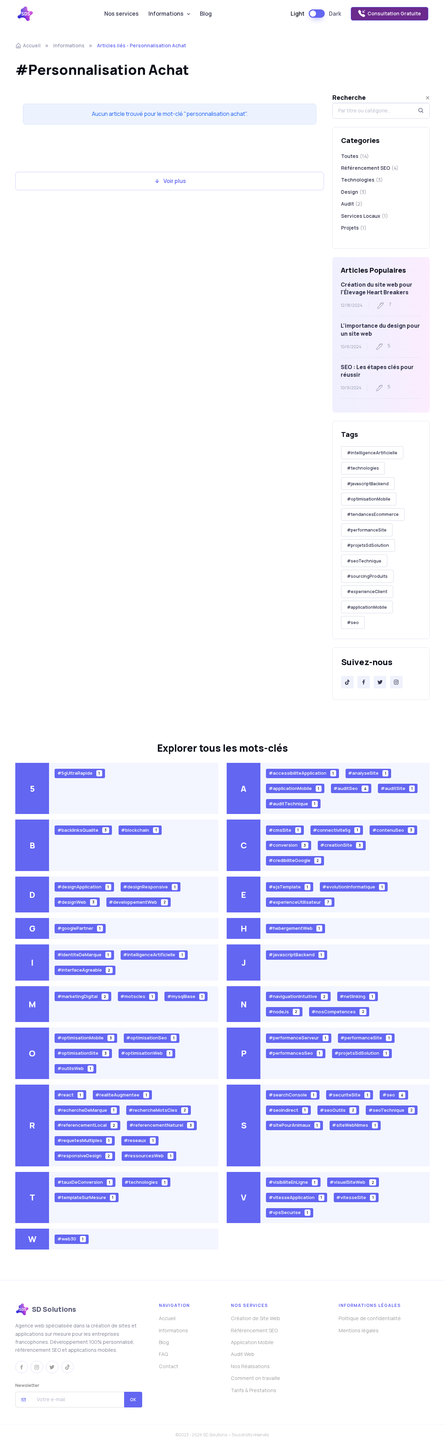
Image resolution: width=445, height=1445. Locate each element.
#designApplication (83, 887)
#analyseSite (367, 773)
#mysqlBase (185, 996)
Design (353, 192)
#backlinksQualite (82, 830)
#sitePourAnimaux (293, 1125)
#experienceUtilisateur (299, 902)
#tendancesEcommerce (373, 514)
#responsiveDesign (83, 1155)
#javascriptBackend (368, 484)
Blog (206, 13)
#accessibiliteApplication (301, 773)
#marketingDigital (81, 996)
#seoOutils (337, 1110)
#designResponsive (149, 887)
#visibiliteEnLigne (292, 1182)
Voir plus (174, 181)
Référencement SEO (369, 168)
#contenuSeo (392, 830)
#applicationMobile (367, 607)
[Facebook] (363, 682)
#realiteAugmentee (121, 1095)
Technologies (362, 179)
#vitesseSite (354, 1197)
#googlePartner (78, 928)
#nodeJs (283, 1011)
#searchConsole (291, 1095)
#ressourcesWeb (147, 1155)
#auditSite (397, 788)
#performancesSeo (294, 1053)
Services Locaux (364, 216)
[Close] (428, 98)
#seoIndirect (287, 1110)
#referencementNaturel (160, 1125)
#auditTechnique (292, 803)
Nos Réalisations (250, 1366)
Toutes (355, 156)
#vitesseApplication (295, 1197)
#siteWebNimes (353, 1125)
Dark (335, 13)
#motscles (136, 996)
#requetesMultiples (83, 1140)
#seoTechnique (364, 561)
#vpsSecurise (288, 1212)
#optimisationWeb (145, 1053)
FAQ (163, 1354)
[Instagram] (396, 682)
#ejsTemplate (288, 887)
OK (133, 1400)
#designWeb (76, 902)
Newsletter (27, 1385)
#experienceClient (367, 591)
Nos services (121, 13)
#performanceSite (367, 530)
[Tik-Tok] (347, 682)
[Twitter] (380, 682)
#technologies (363, 468)
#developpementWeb (137, 902)
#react (69, 1095)
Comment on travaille (255, 1378)
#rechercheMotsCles (157, 1110)
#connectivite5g (335, 830)
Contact (168, 1366)
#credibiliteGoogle (294, 860)
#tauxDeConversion (83, 1182)
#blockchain (138, 830)
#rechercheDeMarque (85, 1110)
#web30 (70, 1239)
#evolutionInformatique (352, 887)
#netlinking (356, 996)
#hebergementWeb (294, 928)
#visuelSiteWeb (352, 1182)
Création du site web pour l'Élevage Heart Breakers (376, 288)
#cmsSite (284, 830)
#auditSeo (349, 788)
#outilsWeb (74, 1068)
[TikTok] (67, 1367)
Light (298, 13)
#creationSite (340, 845)
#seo (353, 622)
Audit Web (242, 1354)
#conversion (287, 845)
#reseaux (138, 1140)
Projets (353, 227)
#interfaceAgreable (83, 970)
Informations (166, 13)
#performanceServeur (297, 1038)
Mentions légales (359, 1330)
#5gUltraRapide (78, 773)
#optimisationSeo (150, 1038)
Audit (352, 203)
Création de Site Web (255, 1318)
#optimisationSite (82, 1053)
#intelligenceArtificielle (372, 453)
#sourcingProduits (367, 576)
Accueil (32, 45)
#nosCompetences (338, 1011)
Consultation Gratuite (393, 13)
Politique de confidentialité (370, 1318)
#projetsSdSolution (368, 545)
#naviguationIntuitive (297, 996)
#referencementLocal (86, 1125)
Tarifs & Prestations (253, 1390)
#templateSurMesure (85, 1197)
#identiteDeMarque (83, 954)
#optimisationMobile (368, 499)
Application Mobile (252, 1342)
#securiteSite (348, 1095)
